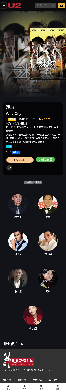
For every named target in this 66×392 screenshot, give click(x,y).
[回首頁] (14, 5)
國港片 (38, 182)
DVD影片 (29, 182)
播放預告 (46, 159)
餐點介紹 (22, 380)
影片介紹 (7, 380)
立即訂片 (21, 159)
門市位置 (37, 380)
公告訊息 (52, 380)
